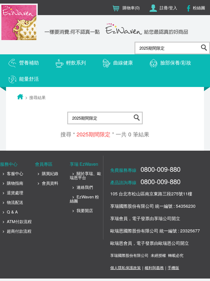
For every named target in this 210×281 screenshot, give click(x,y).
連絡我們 (85, 187)
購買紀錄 (50, 173)
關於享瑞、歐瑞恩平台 (85, 175)
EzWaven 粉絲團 (84, 199)
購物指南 (15, 183)
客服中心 (15, 173)
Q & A (12, 212)
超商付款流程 (19, 231)
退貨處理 (15, 192)
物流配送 (15, 202)
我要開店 (85, 210)
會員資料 (50, 183)
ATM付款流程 (19, 221)
